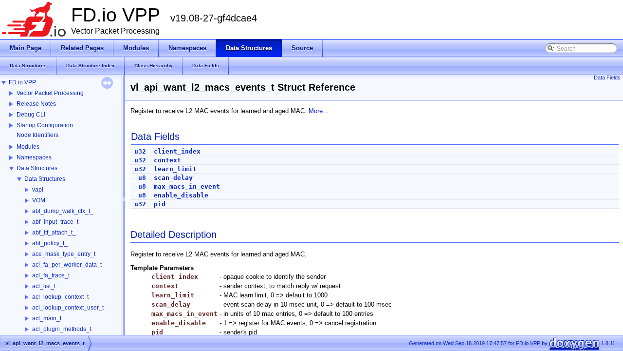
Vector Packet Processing (50, 93)
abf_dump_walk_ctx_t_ (62, 211)
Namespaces (34, 157)
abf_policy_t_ (50, 243)
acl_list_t (43, 286)
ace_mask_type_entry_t (63, 254)
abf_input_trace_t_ (57, 221)
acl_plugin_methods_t (61, 329)
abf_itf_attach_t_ (54, 232)
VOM (38, 200)
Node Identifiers (37, 135)
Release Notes (36, 103)
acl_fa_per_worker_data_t (67, 264)
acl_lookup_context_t (60, 296)
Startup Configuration (45, 125)
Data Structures (37, 168)
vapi (37, 189)
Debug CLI (31, 114)
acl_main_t (46, 318)
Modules (28, 146)
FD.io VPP (22, 82)
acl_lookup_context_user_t (68, 307)
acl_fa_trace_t (51, 275)
